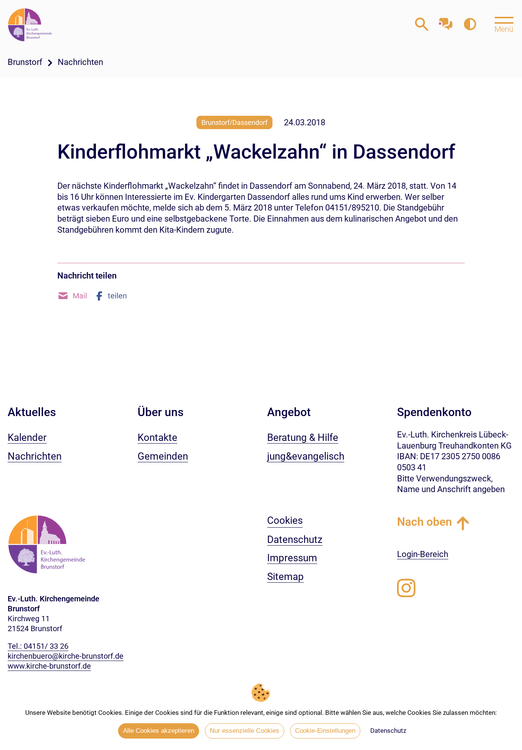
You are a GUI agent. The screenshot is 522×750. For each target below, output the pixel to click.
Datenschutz (388, 730)
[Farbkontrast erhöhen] (470, 24)
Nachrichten (80, 62)
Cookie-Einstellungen (325, 730)
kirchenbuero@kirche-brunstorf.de (65, 656)
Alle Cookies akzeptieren (158, 730)
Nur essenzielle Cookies (244, 730)
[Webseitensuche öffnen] (421, 24)
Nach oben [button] (424, 521)
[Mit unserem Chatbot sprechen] (446, 22)
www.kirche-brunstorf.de (49, 666)
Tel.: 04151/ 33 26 (38, 646)
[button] (72, 295)
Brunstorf (25, 62)
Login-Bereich (422, 554)
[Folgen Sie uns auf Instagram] (406, 588)
